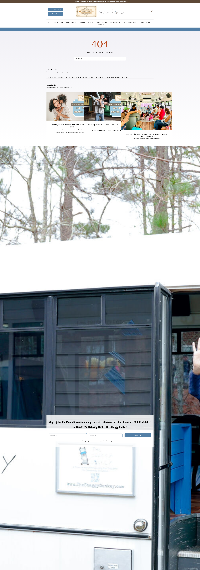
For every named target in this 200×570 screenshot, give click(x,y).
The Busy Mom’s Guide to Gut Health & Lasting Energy (109, 125)
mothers (71, 129)
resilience (157, 138)
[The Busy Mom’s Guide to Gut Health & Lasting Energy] (109, 106)
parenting (76, 129)
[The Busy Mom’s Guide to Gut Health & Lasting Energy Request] (72, 106)
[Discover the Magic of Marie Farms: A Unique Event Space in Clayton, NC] (146, 111)
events (100, 127)
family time (66, 129)
